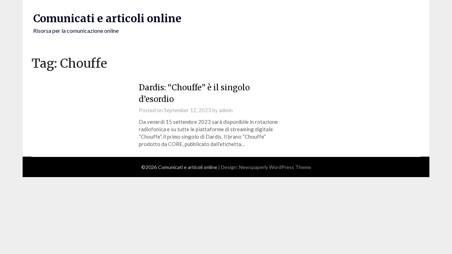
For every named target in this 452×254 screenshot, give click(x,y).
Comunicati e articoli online (107, 18)
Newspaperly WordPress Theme (275, 167)
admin (226, 110)
